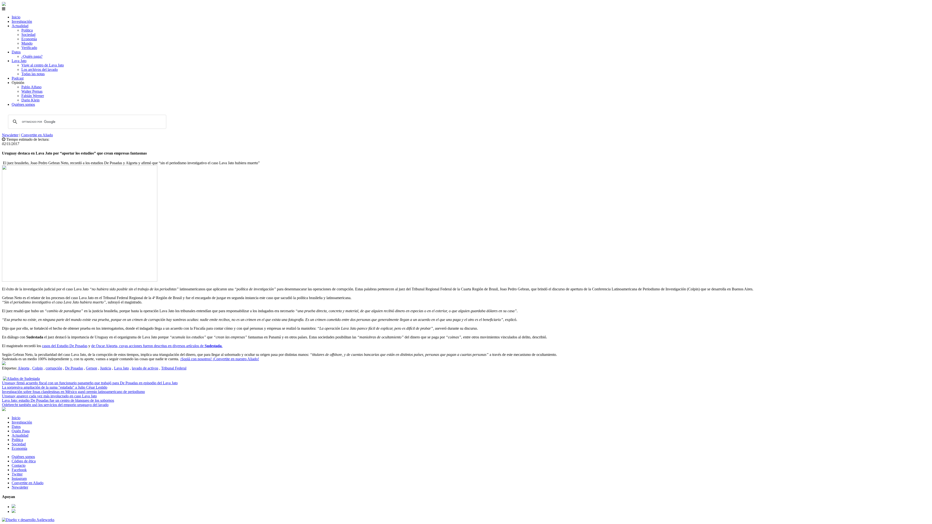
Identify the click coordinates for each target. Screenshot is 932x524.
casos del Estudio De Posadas (64, 346)
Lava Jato (19, 61)
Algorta (23, 368)
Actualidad (20, 26)
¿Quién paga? (31, 56)
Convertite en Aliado (37, 135)
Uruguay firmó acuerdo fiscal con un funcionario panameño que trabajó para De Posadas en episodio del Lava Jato (90, 383)
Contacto (18, 465)
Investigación (22, 21)
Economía (29, 39)
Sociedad (28, 35)
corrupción (54, 368)
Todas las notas (33, 74)
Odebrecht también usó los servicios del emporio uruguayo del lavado (55, 405)
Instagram (19, 478)
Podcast (18, 78)
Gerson (91, 368)
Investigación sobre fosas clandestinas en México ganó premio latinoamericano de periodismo (73, 392)
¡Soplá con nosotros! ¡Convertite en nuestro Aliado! (219, 359)
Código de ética (24, 461)
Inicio (16, 17)
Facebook (19, 470)
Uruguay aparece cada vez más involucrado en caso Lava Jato (49, 396)
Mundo (27, 43)
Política (27, 30)
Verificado (29, 48)
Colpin (37, 368)
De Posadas (74, 368)
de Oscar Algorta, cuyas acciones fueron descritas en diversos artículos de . (157, 346)
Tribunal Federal (173, 368)
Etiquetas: (10, 368)
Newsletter (10, 135)
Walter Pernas (31, 91)
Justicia (105, 368)
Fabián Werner (32, 96)
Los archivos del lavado (39, 69)
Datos (16, 52)
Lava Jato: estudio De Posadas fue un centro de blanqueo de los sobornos (58, 400)
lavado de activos (145, 368)
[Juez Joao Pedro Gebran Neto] (4, 364)
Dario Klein (30, 100)
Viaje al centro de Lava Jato (42, 65)
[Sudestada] (4, 4)
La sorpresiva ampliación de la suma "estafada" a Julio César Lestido (54, 387)
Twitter (17, 474)
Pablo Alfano (31, 87)
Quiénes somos (23, 104)
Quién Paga (21, 431)
